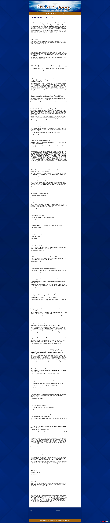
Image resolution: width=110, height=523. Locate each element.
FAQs (49, 13)
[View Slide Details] (55, 6)
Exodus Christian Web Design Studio (62, 520)
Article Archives (58, 510)
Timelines (52, 13)
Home (46, 13)
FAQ (31, 511)
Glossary (62, 13)
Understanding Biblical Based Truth (61, 511)
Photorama (57, 13)
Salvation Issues (58, 512)
